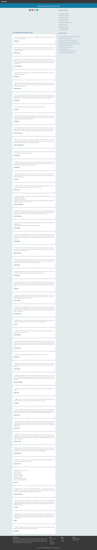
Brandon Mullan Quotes (64, 13)
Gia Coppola (16, 76)
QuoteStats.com (48, 547)
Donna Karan (16, 121)
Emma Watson (17, 155)
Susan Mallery (17, 167)
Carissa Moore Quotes (64, 15)
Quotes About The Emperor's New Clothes (68, 40)
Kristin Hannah (17, 52)
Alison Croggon (17, 368)
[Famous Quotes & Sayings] (3, 2)
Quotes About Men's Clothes (65, 38)
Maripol (15, 520)
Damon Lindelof (17, 300)
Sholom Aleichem (17, 313)
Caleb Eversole (17, 264)
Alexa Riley (16, 288)
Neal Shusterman (17, 88)
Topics (62, 539)
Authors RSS (52, 542)
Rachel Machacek (17, 453)
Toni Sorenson (17, 275)
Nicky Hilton (16, 179)
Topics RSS (52, 543)
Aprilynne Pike (17, 227)
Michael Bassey (17, 241)
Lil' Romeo (16, 507)
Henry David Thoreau (18, 133)
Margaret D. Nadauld (18, 494)
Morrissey (16, 482)
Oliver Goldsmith (17, 334)
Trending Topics (75, 539)
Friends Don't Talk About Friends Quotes (67, 50)
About (51, 539)
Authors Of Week (75, 538)
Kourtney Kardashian (18, 382)
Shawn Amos (16, 392)
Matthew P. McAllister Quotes (65, 22)
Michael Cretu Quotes (63, 26)
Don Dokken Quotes (63, 17)
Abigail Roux (16, 531)
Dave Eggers (16, 403)
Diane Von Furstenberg (18, 144)
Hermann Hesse (17, 347)
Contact (51, 541)
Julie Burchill (16, 41)
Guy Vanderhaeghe (18, 66)
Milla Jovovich (17, 428)
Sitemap (62, 541)
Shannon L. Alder (17, 441)
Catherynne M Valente (18, 204)
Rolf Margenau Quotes (64, 28)
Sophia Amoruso (17, 463)
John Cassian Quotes (63, 20)
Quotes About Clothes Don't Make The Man (68, 42)
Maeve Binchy (17, 100)
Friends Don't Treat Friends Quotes (66, 52)
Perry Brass (16, 109)
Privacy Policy (52, 538)
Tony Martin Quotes (63, 29)
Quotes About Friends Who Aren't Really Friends (69, 43)
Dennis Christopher (18, 216)
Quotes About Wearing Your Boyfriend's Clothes (69, 36)
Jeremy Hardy (17, 189)
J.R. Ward (15, 324)
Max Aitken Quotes (63, 24)
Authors (62, 538)
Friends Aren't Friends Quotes (65, 45)
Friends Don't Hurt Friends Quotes (66, 47)
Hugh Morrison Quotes (64, 19)
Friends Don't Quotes (63, 49)
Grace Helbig (16, 356)
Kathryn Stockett (17, 253)
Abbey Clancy (17, 414)
